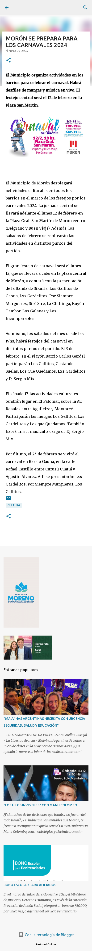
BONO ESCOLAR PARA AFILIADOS (30, 885)
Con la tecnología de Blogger (49, 935)
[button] (8, 60)
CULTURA (14, 505)
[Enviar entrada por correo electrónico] (8, 499)
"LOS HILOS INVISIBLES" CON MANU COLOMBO (40, 805)
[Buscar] (85, 7)
